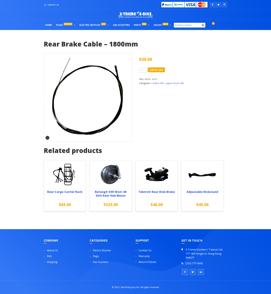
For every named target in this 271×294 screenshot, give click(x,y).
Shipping (52, 262)
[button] (74, 25)
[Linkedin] (201, 272)
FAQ (49, 256)
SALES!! (161, 24)
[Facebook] (185, 272)
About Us (52, 250)
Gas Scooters (121, 24)
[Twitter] (193, 272)
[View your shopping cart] (210, 25)
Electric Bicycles (92, 24)
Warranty (144, 256)
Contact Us (53, 5)
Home (48, 24)
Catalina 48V (157, 83)
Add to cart (156, 69)
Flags (64, 24)
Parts (140, 24)
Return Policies (147, 262)
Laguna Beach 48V (174, 83)
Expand (47, 138)
